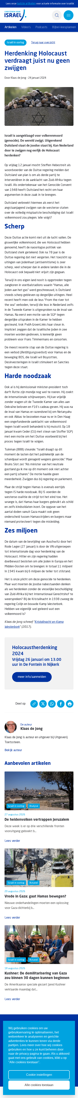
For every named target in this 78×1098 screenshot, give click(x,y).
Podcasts (41, 27)
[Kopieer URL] (34, 704)
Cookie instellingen (39, 1074)
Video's (26, 27)
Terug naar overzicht (43, 42)
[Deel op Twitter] (43, 704)
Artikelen (10, 27)
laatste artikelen (26, 3)
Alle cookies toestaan (39, 1085)
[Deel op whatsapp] (52, 704)
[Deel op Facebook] (61, 704)
